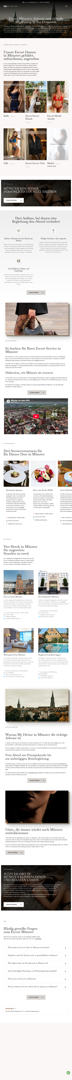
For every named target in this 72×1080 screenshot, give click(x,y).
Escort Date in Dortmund (23, 896)
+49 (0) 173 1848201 (44, 2)
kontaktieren (38, 939)
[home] (11, 6)
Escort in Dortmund (50, 890)
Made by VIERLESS (36, 1066)
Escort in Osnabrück (48, 894)
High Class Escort (33, 773)
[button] (66, 6)
